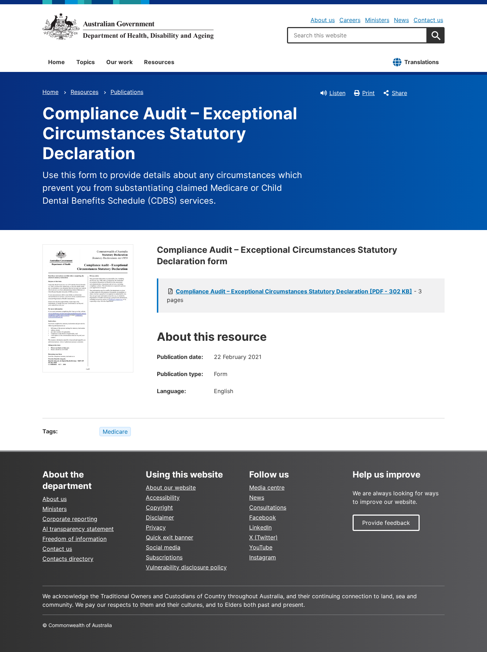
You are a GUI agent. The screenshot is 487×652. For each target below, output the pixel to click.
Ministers (377, 20)
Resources (159, 62)
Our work (119, 62)
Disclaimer (160, 517)
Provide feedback (386, 522)
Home (56, 62)
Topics (85, 62)
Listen (337, 93)
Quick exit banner (169, 537)
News (401, 20)
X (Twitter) (263, 537)
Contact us (428, 20)
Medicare (115, 431)
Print (368, 93)
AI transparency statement (78, 528)
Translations (421, 62)
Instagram (262, 557)
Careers (349, 20)
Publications (127, 91)
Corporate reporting (69, 518)
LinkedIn (260, 527)
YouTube (260, 547)
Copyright (159, 507)
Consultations (267, 507)
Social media (163, 547)
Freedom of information (74, 538)
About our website (171, 487)
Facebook (262, 517)
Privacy (156, 527)
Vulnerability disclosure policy (186, 567)
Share (399, 93)
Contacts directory (67, 558)
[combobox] (357, 35)
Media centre (266, 487)
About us (323, 20)
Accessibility (163, 497)
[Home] (128, 26)
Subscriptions (164, 557)
